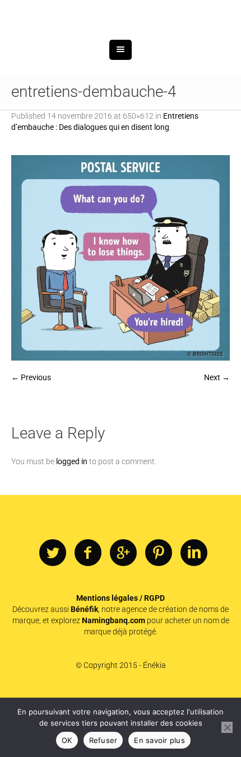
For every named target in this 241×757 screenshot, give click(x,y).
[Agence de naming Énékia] (120, 43)
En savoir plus (159, 740)
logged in (71, 519)
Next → (217, 435)
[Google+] (123, 611)
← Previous (31, 435)
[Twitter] (53, 611)
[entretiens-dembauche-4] (120, 316)
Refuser (103, 740)
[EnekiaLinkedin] (194, 611)
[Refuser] (227, 727)
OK (67, 740)
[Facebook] (88, 611)
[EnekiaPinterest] (159, 611)
